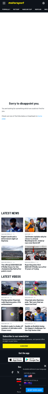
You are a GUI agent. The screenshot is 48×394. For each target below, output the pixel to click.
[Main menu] (4, 3)
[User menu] (43, 3)
